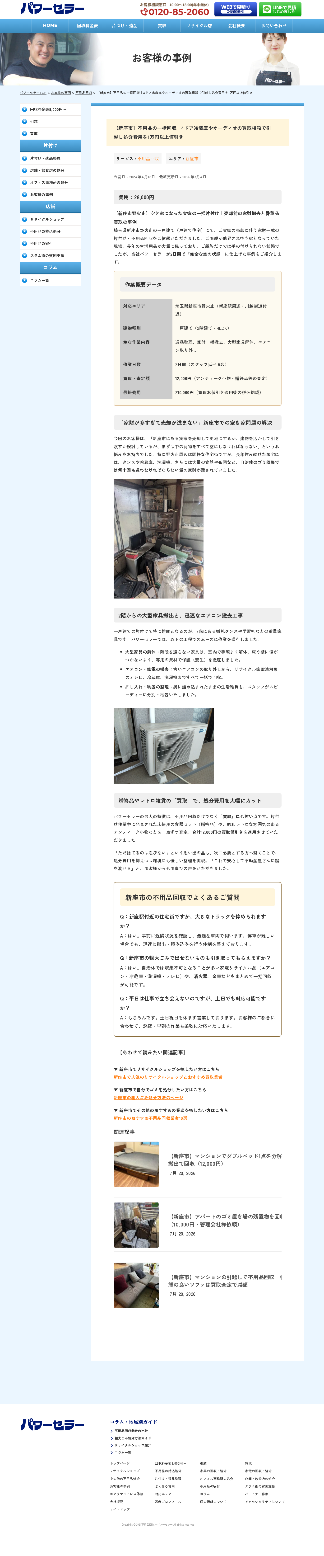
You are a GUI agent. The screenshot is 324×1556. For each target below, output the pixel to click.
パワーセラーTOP (33, 92)
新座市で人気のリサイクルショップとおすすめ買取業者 (168, 1077)
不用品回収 (83, 92)
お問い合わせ (274, 25)
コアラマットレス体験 (126, 1493)
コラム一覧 (39, 280)
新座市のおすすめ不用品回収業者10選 (150, 1118)
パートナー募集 (256, 1493)
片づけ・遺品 (125, 25)
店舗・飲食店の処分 (47, 170)
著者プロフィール (168, 1501)
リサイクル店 (199, 25)
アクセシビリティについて (265, 1501)
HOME (50, 25)
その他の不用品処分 (125, 1478)
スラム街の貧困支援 (47, 255)
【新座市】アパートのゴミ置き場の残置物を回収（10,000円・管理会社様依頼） (226, 1220)
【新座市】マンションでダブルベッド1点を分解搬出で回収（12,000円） (225, 1159)
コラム (205, 1493)
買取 (162, 25)
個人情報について (213, 1501)
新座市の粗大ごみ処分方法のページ (148, 1097)
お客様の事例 (61, 92)
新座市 (192, 158)
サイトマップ (120, 1509)
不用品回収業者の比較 (131, 1430)
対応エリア (163, 1493)
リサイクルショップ (47, 219)
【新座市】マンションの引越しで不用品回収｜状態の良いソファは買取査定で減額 (226, 1280)
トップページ (120, 1463)
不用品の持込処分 (45, 231)
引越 (34, 121)
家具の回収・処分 (213, 1470)
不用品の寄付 (41, 243)
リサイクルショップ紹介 (133, 1445)
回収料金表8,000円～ (48, 109)
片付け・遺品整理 (45, 158)
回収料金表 (87, 25)
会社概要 (236, 25)
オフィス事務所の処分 (49, 182)
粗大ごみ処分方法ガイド (133, 1438)
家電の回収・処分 (258, 1470)
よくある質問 (165, 1486)
